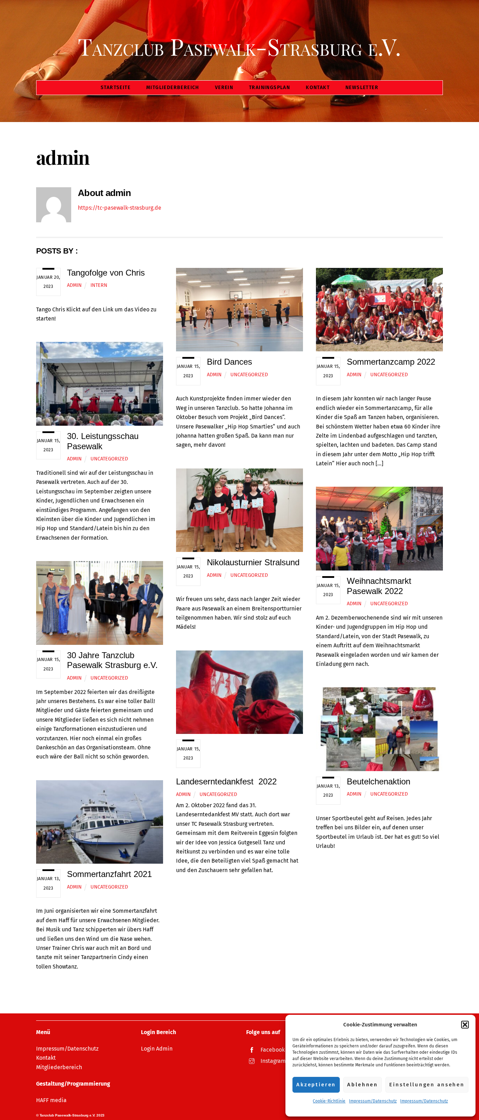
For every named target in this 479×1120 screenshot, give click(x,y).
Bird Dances (229, 361)
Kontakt (318, 87)
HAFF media (51, 1100)
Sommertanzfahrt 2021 (109, 874)
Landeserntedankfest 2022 (226, 781)
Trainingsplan (269, 87)
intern (98, 285)
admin (74, 285)
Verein (224, 87)
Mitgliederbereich (172, 87)
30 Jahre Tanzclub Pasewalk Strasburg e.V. (112, 660)
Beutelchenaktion (378, 781)
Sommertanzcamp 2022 (391, 361)
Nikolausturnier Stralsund (253, 562)
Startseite (115, 87)
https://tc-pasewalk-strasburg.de (119, 207)
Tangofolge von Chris (106, 272)
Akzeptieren (316, 1084)
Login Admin (157, 1048)
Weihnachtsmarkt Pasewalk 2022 (379, 586)
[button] (464, 1024)
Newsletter (361, 87)
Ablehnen (362, 1084)
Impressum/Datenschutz (373, 1101)
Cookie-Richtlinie (329, 1101)
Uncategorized (249, 375)
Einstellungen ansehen (427, 1084)
